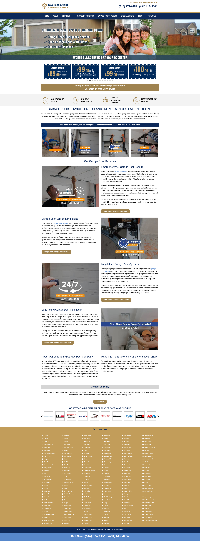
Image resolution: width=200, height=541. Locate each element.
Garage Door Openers (107, 16)
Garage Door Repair (85, 16)
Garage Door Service (60, 223)
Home (46, 16)
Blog (140, 16)
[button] (3, 40)
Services (66, 16)
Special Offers (127, 16)
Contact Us (151, 16)
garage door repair (121, 171)
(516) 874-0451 (119, 125)
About (55, 16)
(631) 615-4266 (133, 125)
